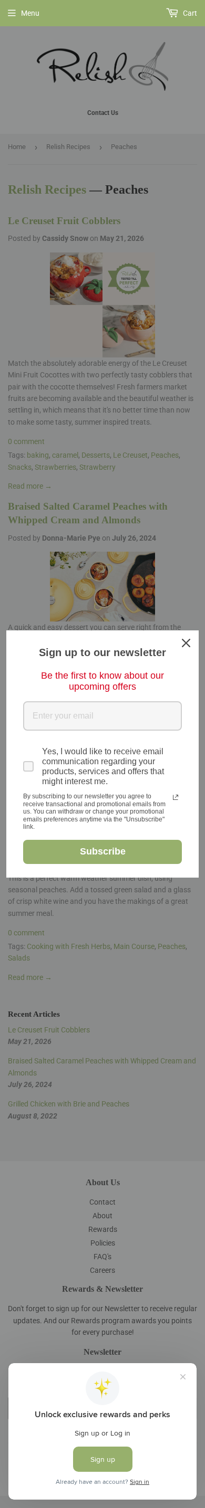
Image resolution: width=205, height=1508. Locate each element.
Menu (30, 13)
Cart (189, 13)
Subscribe (103, 851)
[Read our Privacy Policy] (175, 797)
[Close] (186, 643)
